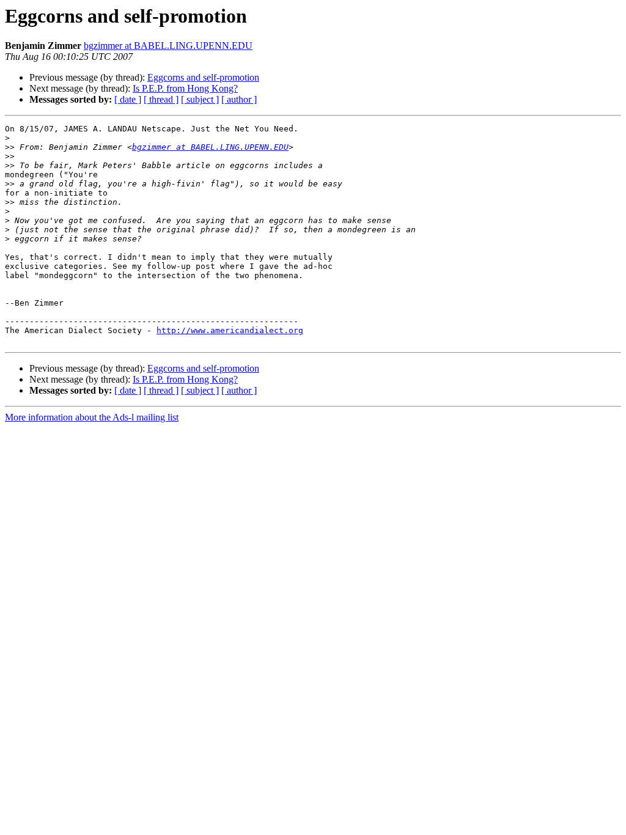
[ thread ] (161, 99)
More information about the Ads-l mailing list (92, 417)
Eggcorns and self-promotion (203, 77)
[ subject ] (200, 99)
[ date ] (127, 99)
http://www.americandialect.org (229, 330)
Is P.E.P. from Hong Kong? (185, 88)
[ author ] (239, 99)
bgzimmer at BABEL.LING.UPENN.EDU (168, 45)
